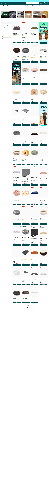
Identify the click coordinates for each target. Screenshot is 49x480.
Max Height (3, 49)
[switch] (2, 24)
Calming (12, 14)
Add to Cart (16, 42)
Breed (2, 38)
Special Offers (3, 34)
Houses (44, 14)
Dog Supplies (4, 7)
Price (2, 36)
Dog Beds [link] (8, 7)
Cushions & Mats (36, 14)
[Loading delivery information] (4, 6)
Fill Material (3, 53)
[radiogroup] (17, 36)
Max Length (3, 40)
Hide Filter (2, 20)
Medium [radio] (14, 36)
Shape (2, 51)
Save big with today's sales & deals (24, 0)
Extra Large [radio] (23, 281)
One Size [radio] (23, 100)
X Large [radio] (18, 36)
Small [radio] (22, 37)
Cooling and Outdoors (20, 14)
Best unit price (5, 24)
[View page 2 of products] (32, 307)
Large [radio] (16, 36)
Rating (2, 47)
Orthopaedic (5, 14)
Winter (28, 14)
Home (1, 7)
